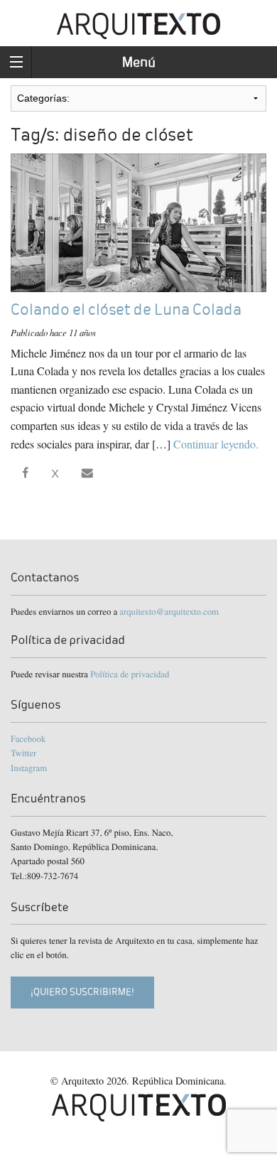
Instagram (29, 767)
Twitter (23, 752)
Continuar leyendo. (216, 443)
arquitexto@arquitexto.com (169, 611)
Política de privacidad (129, 673)
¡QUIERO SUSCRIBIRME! (82, 991)
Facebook (28, 738)
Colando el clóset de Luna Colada (126, 309)
